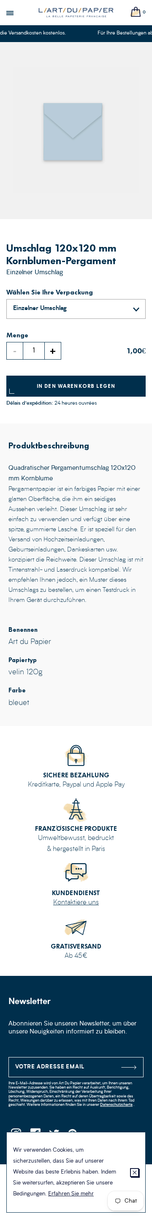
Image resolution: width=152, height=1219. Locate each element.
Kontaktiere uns (76, 902)
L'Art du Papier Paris (76, 12)
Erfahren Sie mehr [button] (71, 1194)
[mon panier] (136, 12)
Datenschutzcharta (116, 1105)
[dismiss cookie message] (134, 1172)
